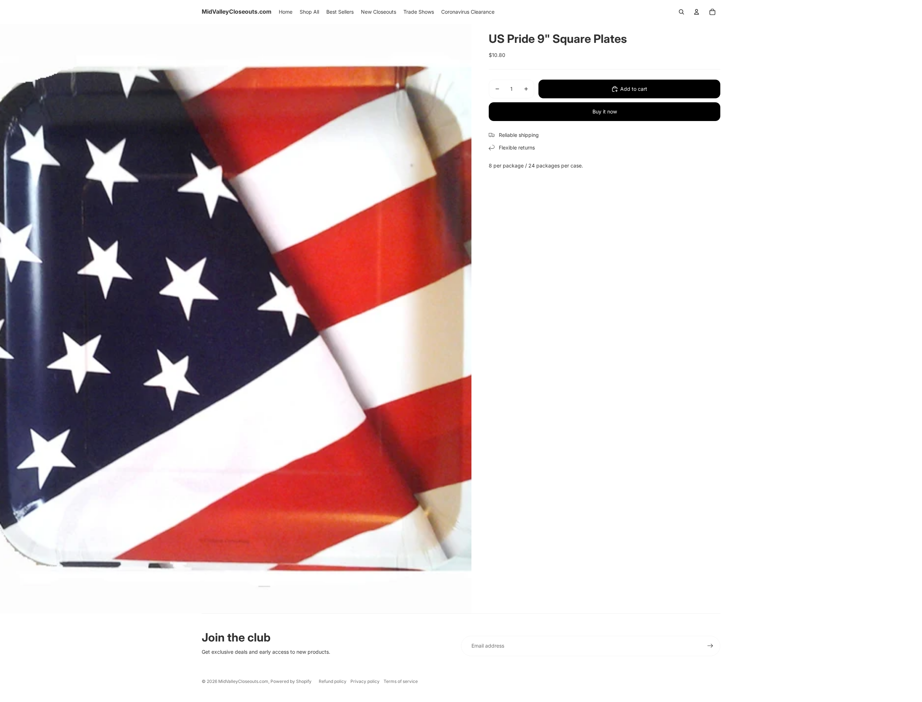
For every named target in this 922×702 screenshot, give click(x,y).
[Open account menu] (696, 12)
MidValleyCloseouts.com (243, 681)
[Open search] (681, 12)
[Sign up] (710, 646)
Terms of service (401, 681)
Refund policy (332, 681)
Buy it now (604, 111)
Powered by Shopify (291, 681)
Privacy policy (365, 681)
